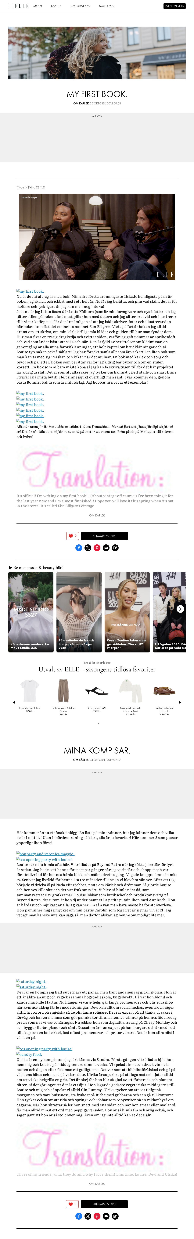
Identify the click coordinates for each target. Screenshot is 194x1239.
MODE (38, 6)
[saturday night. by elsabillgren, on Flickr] (31, 980)
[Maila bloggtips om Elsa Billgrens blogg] (106, 547)
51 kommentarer (104, 536)
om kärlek (81, 103)
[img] (72, 536)
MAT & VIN (107, 6)
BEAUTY (56, 6)
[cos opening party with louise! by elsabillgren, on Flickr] (44, 859)
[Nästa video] (180, 609)
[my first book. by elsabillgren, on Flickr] (30, 290)
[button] (30, 612)
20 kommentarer (104, 1204)
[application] (97, 237)
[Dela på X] (87, 547)
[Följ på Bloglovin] (115, 547)
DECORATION (81, 6)
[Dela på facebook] (78, 547)
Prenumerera (174, 6)
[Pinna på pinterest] (97, 547)
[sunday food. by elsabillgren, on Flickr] (29, 1053)
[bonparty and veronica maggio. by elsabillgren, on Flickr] (45, 853)
